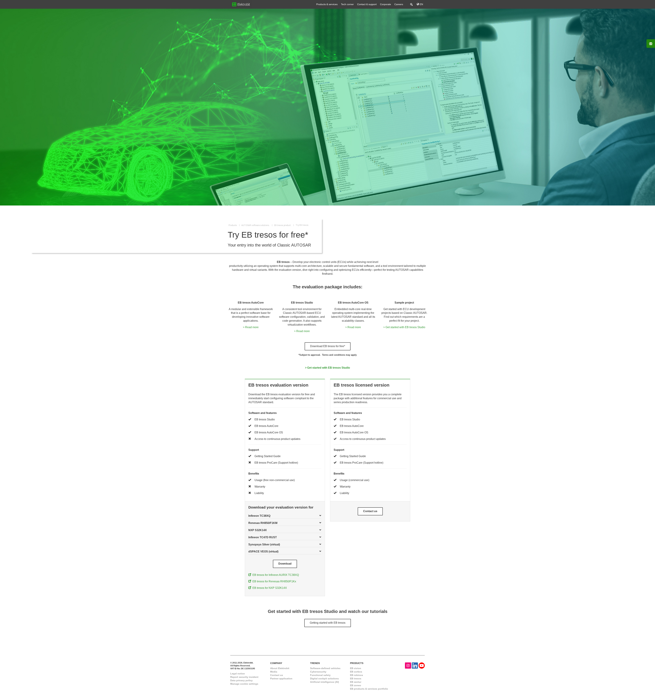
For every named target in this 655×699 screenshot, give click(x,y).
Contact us (370, 511)
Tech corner (347, 4)
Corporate (385, 4)
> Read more (251, 327)
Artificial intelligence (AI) (324, 682)
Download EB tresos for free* (327, 346)
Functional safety (320, 675)
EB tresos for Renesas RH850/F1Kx (273, 581)
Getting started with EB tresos (327, 622)
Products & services (327, 4)
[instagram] (408, 665)
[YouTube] (422, 665)
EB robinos (356, 675)
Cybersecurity (318, 671)
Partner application (281, 678)
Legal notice (237, 673)
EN (421, 4)
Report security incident (244, 677)
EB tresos (355, 678)
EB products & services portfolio (369, 688)
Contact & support (367, 4)
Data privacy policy (241, 680)
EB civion (355, 668)
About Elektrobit (279, 668)
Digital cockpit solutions (324, 678)
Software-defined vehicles (325, 668)
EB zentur (355, 682)
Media (273, 671)
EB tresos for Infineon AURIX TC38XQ (275, 574)
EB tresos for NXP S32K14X (269, 587)
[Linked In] (415, 665)
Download (285, 563)
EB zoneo (355, 685)
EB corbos (356, 671)
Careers (398, 4)
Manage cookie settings (244, 683)
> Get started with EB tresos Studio (404, 327)
